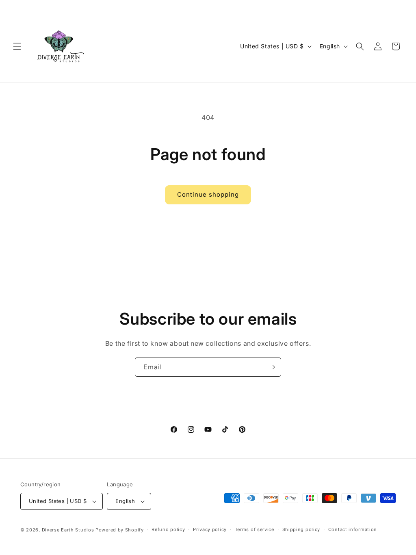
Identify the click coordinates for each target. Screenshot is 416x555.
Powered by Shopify (119, 530)
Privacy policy (210, 529)
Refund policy (168, 529)
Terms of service (254, 529)
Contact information (352, 529)
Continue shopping (208, 194)
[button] (17, 46)
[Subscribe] (272, 367)
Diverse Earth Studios (68, 530)
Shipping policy (301, 529)
